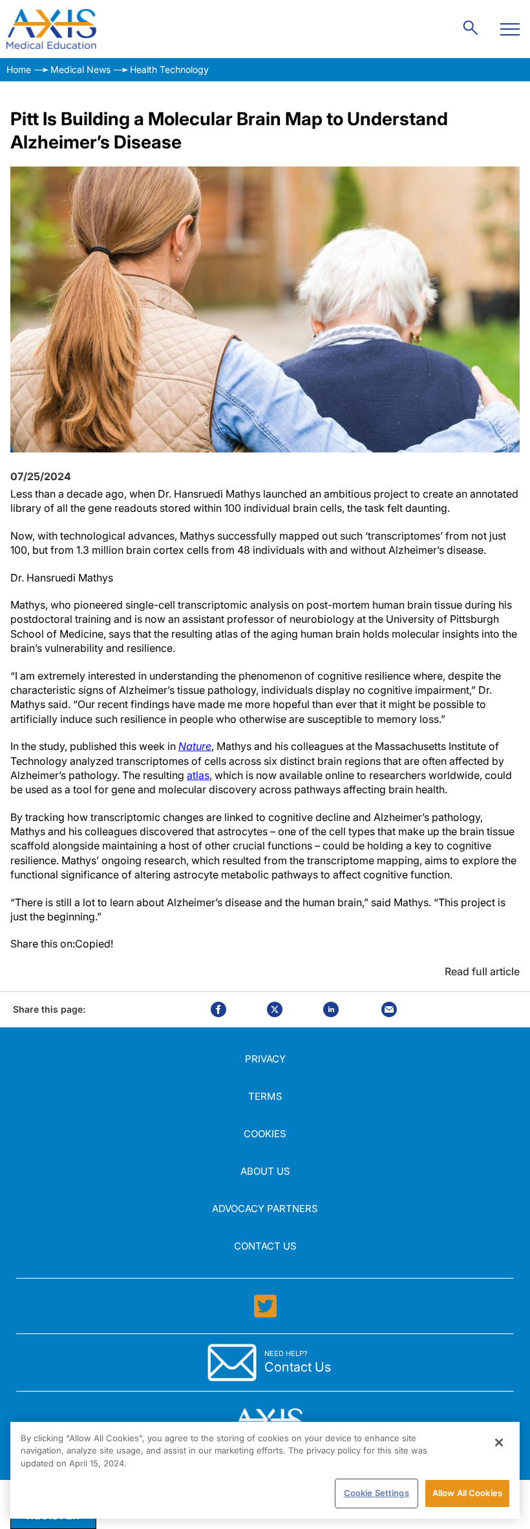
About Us (265, 1171)
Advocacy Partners (265, 1208)
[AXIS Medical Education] (51, 29)
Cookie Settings (376, 1493)
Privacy (265, 1059)
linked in (331, 1009)
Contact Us (265, 1246)
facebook (218, 1009)
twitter (274, 1009)
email (389, 1009)
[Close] (499, 1442)
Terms (265, 1096)
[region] (265, 1470)
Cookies (265, 1134)
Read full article (482, 971)
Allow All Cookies (467, 1493)
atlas (198, 775)
